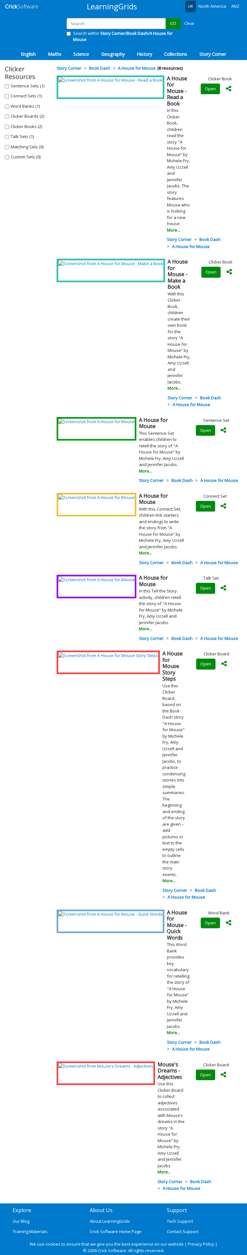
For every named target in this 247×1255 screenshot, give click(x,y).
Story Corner (179, 239)
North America (212, 6)
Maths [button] (54, 54)
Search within (123, 36)
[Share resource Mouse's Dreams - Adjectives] (223, 1075)
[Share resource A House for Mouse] (223, 430)
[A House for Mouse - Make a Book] (110, 263)
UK (190, 6)
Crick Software (112, 1250)
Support (177, 1210)
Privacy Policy (201, 1244)
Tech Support (180, 1221)
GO (173, 23)
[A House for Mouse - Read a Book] (110, 80)
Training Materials (30, 1231)
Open (210, 89)
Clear (189, 23)
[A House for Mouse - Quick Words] (110, 914)
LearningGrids (112, 6)
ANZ (235, 6)
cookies (52, 1244)
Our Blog (21, 1221)
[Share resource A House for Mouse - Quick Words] (228, 923)
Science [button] (81, 54)
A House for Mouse (191, 246)
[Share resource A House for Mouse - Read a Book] (228, 89)
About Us (101, 1210)
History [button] (144, 54)
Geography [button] (113, 54)
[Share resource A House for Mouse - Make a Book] (229, 272)
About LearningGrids (110, 1221)
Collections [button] (175, 54)
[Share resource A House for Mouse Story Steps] (223, 664)
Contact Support (182, 1231)
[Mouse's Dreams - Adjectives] (105, 1066)
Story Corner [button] (212, 54)
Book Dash (210, 239)
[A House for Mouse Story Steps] (108, 655)
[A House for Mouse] (96, 421)
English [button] (28, 54)
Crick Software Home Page (116, 1231)
